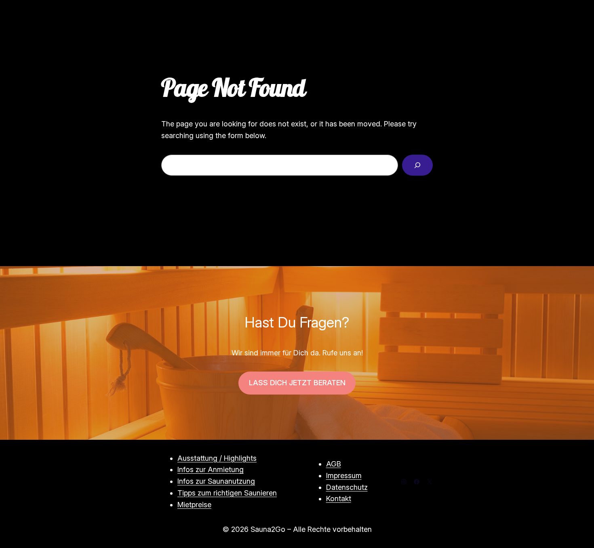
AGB (333, 464)
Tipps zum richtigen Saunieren (227, 493)
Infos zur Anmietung (210, 469)
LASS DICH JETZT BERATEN (297, 382)
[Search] (417, 165)
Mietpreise (194, 504)
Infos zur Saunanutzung (216, 481)
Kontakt (338, 498)
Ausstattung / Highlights (217, 458)
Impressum (344, 475)
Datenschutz (347, 487)
